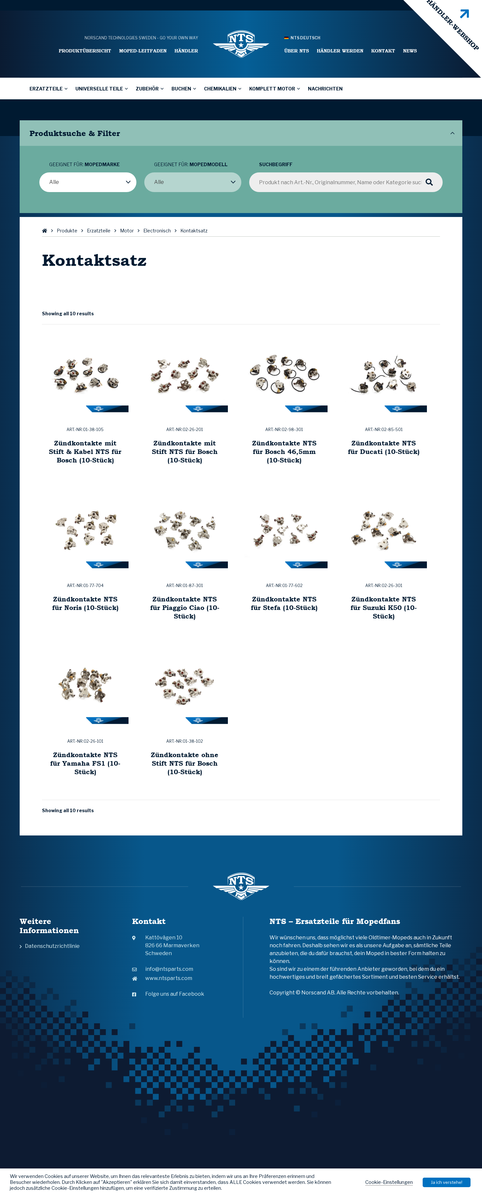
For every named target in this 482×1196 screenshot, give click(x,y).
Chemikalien (220, 88)
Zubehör (147, 88)
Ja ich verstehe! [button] (446, 1182)
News (410, 50)
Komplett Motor (272, 88)
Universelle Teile (99, 88)
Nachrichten (325, 88)
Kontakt (383, 50)
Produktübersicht (85, 50)
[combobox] (87, 182)
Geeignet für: (84, 164)
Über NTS (296, 50)
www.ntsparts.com (168, 978)
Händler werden (340, 50)
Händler (186, 50)
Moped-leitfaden (143, 50)
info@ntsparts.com (169, 969)
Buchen (181, 88)
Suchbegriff (275, 164)
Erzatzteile (46, 88)
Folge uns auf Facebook (174, 994)
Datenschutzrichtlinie (52, 946)
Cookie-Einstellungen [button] (389, 1182)
